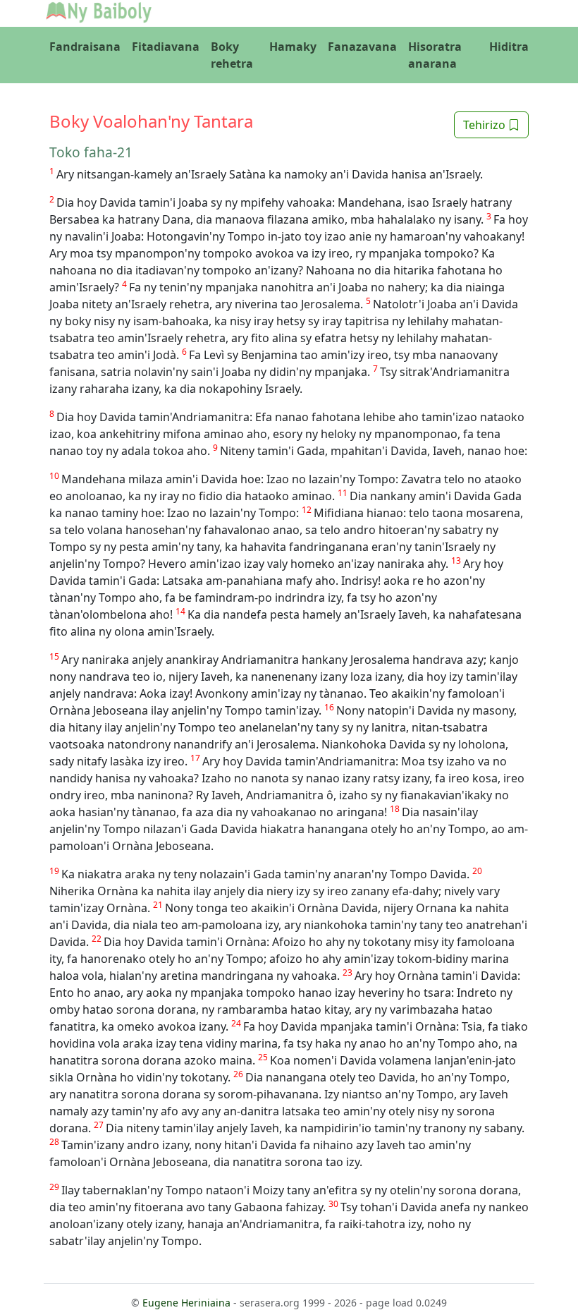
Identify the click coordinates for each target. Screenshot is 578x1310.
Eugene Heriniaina (186, 1302)
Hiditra (509, 46)
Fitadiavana (165, 46)
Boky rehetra (232, 55)
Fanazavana (362, 46)
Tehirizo (485, 125)
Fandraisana (85, 46)
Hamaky (292, 46)
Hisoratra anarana (435, 55)
